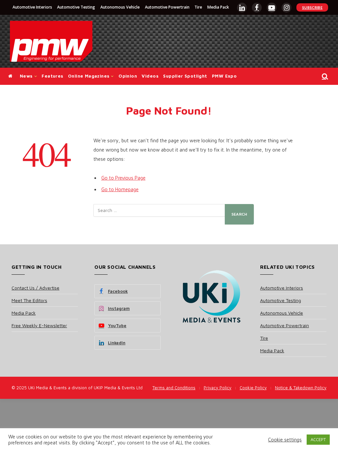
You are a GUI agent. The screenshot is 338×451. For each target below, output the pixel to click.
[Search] (324, 76)
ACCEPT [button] (318, 439)
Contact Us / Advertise (35, 288)
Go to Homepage (120, 189)
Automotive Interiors (32, 7)
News (26, 76)
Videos (150, 76)
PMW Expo (224, 76)
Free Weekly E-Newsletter (39, 325)
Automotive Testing (76, 7)
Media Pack (218, 7)
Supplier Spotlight (185, 76)
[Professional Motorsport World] (51, 41)
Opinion (127, 76)
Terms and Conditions (173, 387)
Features (52, 76)
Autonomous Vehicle (120, 7)
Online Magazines (88, 76)
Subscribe (312, 7)
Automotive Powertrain (167, 7)
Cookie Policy (253, 387)
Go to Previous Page (123, 178)
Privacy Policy (217, 387)
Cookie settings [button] (285, 439)
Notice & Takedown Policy (300, 387)
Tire (198, 7)
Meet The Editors (29, 300)
